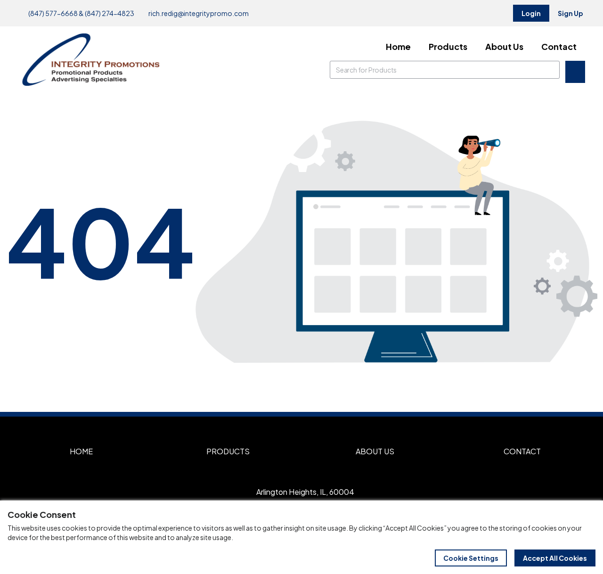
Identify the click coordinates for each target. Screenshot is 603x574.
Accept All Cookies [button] (555, 558)
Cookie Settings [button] (470, 558)
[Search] (550, 69)
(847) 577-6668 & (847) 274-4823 (80, 13)
